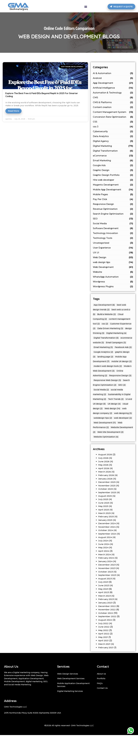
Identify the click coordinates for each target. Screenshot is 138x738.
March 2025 (104, 513)
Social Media (113, 223)
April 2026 (103, 468)
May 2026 (103, 465)
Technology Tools (113, 238)
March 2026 (104, 471)
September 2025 (107, 492)
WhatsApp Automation (113, 277)
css (105, 323)
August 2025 (105, 496)
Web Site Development (110, 432)
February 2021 (105, 647)
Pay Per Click (113, 199)
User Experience (113, 247)
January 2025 (105, 520)
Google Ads (113, 165)
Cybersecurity (113, 131)
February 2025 (106, 516)
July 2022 (103, 623)
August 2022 (105, 620)
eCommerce (113, 155)
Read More (13, 111)
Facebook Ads (123, 347)
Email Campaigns (116, 342)
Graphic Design (113, 170)
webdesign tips (103, 418)
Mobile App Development (113, 189)
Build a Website (106, 314)
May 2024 (103, 547)
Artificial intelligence (113, 88)
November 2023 (106, 568)
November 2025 (106, 485)
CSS (113, 121)
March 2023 (104, 596)
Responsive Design (113, 204)
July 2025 (103, 499)
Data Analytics (113, 136)
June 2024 (103, 544)
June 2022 (103, 626)
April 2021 (103, 640)
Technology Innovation (113, 233)
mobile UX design (121, 361)
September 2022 (107, 616)
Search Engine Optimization (113, 214)
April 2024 (103, 551)
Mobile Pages (113, 194)
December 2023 (107, 564)
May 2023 (103, 589)
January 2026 (105, 478)
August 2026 (105, 454)
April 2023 (103, 592)
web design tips (113, 262)
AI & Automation (113, 73)
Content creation (113, 107)
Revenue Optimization (113, 209)
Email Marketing (113, 160)
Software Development (113, 228)
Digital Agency (113, 141)
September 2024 (107, 533)
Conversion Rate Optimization (113, 117)
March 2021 (104, 644)
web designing (123, 413)
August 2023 (105, 578)
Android (113, 78)
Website (113, 272)
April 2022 (103, 633)
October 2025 (105, 489)
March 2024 (104, 554)
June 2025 (103, 503)
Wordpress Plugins (113, 286)
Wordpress (113, 281)
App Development (113, 83)
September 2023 (107, 575)
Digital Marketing (113, 146)
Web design (112, 408)
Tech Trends (115, 399)
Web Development (113, 267)
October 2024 (105, 530)
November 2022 (107, 609)
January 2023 (105, 602)
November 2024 (107, 527)
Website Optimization (106, 437)
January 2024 (105, 561)
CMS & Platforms (113, 102)
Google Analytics (103, 352)
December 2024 (107, 523)
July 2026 (103, 458)
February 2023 (106, 599)
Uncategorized (113, 243)
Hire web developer (113, 180)
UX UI (113, 252)
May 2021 (103, 637)
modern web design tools (108, 366)
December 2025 (107, 482)
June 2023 (103, 585)
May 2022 (103, 630)
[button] (86, 6)
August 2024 (105, 537)
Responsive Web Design (107, 380)
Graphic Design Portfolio (113, 175)
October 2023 (105, 571)
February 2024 (106, 558)
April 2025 (103, 509)
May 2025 (103, 506)
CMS (113, 97)
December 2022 (107, 606)
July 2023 (103, 582)
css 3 (113, 126)
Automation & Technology (113, 92)
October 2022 (105, 613)
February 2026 (106, 475)
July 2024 (103, 540)
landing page (105, 356)
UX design (114, 404)
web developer (123, 418)
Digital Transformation (113, 151)
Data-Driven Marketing (110, 328)
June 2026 (103, 461)
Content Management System (113, 112)
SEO (113, 218)
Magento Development (113, 184)
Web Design (113, 257)
